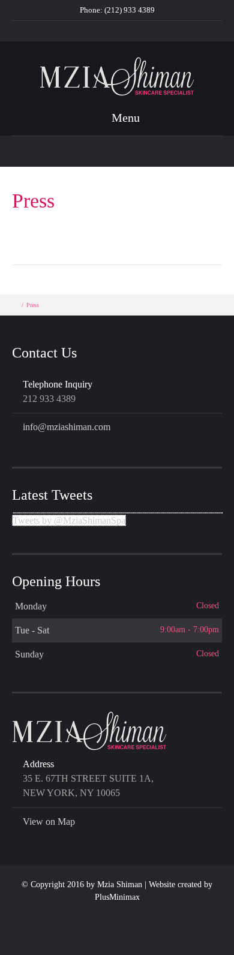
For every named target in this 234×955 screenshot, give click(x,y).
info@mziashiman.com (66, 427)
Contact (123, 30)
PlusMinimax (117, 897)
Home (87, 30)
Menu (124, 117)
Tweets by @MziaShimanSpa (69, 520)
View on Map (49, 821)
